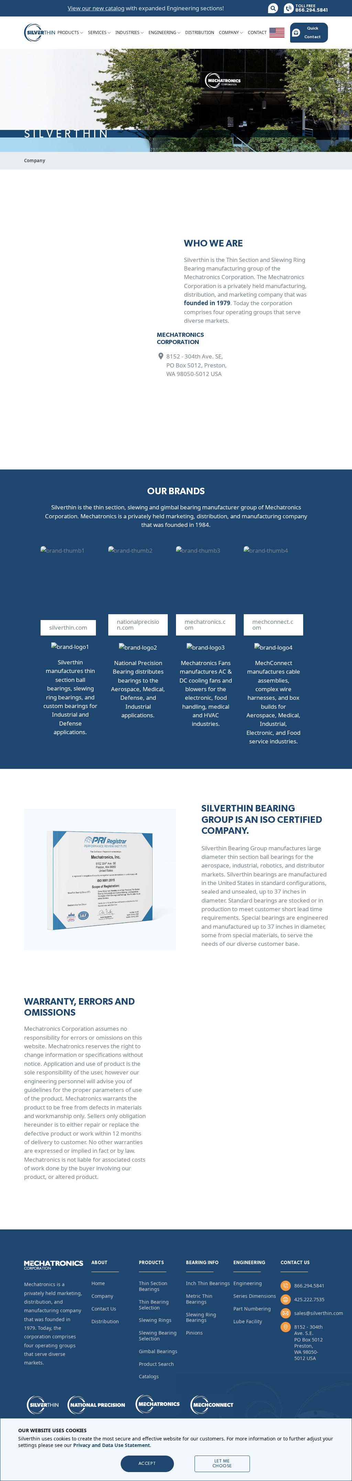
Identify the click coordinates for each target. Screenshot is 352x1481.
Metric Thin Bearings (199, 1299)
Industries (128, 32)
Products (68, 32)
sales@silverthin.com (318, 1313)
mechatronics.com (205, 624)
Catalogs (149, 1376)
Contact (257, 32)
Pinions (194, 1332)
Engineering (162, 32)
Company (229, 32)
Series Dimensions (254, 1296)
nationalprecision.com (138, 624)
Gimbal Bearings (158, 1351)
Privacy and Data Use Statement (111, 1445)
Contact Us (103, 1308)
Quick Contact (312, 32)
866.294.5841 (309, 1285)
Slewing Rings (155, 1320)
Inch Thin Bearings (208, 1283)
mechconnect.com (272, 624)
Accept (147, 1463)
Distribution (199, 32)
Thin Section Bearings (153, 1286)
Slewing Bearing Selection (158, 1335)
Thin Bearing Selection (154, 1304)
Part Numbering (252, 1308)
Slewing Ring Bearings (201, 1317)
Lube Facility (247, 1321)
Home (98, 1283)
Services (97, 32)
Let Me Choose (222, 1463)
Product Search (156, 1364)
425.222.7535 (309, 1299)
